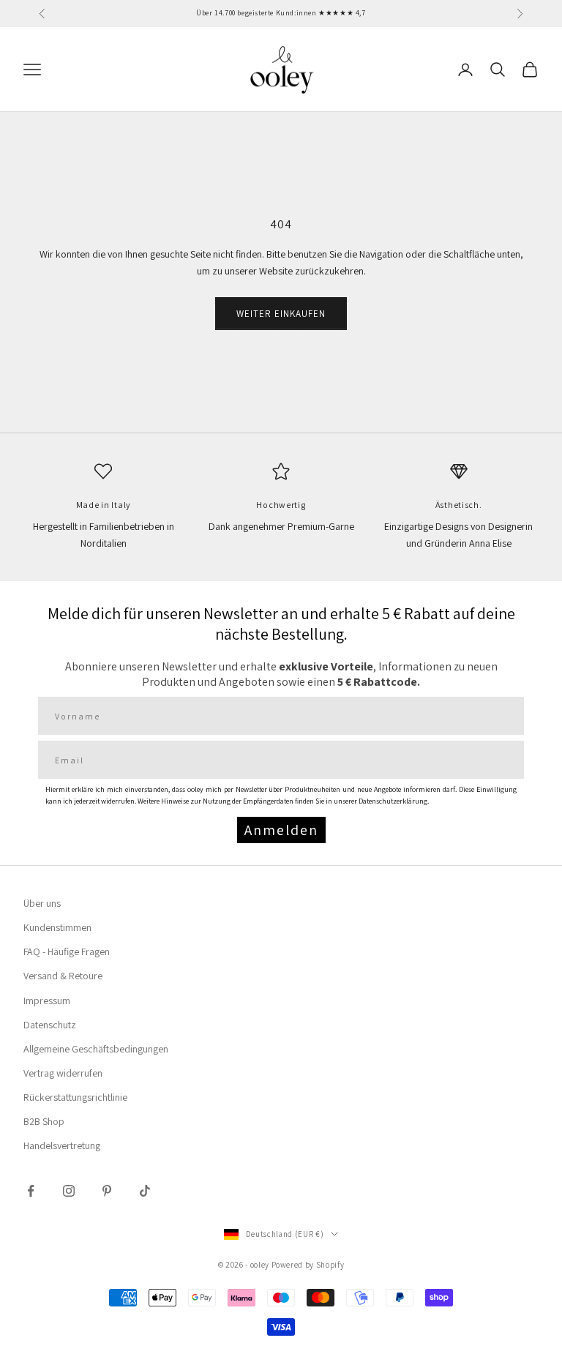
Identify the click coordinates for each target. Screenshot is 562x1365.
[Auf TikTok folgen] (145, 1190)
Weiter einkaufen (281, 313)
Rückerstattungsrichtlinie (75, 1097)
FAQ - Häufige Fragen (66, 951)
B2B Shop (43, 1121)
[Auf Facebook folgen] (30, 1190)
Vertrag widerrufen (62, 1073)
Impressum (46, 1000)
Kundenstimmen (57, 927)
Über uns (42, 903)
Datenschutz (49, 1024)
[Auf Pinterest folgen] (107, 1190)
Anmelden (281, 829)
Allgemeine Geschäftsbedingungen (95, 1048)
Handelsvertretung (61, 1145)
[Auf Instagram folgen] (68, 1190)
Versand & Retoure (62, 975)
